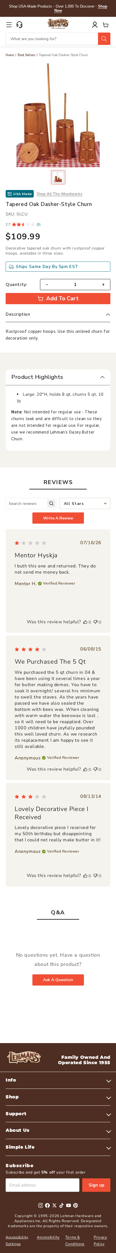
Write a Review (58, 518)
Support (16, 1113)
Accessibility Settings (17, 1240)
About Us (18, 1130)
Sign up (96, 1185)
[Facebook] (47, 1205)
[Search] (104, 39)
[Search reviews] (51, 504)
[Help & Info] (19, 24)
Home (10, 55)
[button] (9, 25)
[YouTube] (68, 1205)
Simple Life (20, 1147)
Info (11, 1080)
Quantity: (16, 284)
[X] (54, 1205)
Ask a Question (58, 979)
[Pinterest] (75, 1205)
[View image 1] (58, 177)
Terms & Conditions (74, 1240)
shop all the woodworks (59, 193)
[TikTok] (61, 1205)
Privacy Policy (100, 1240)
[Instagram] (40, 1205)
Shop (12, 1096)
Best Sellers (26, 55)
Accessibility (48, 1237)
